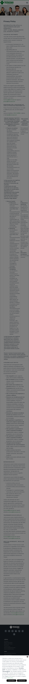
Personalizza (11, 680)
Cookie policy (10, 677)
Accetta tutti (22, 680)
